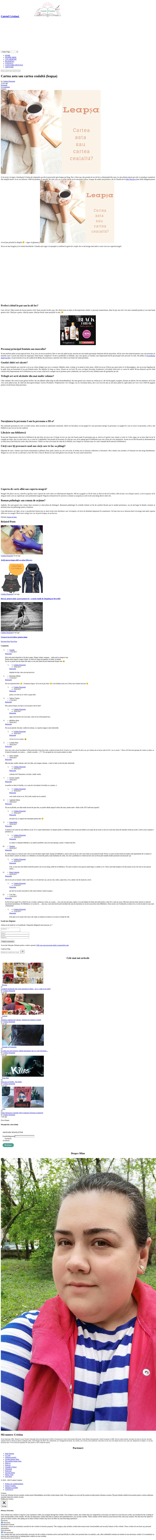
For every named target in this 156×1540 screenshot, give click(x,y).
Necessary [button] (4, 1520)
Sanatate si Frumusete (9, 1047)
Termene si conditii (11, 1488)
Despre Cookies (10, 1486)
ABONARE (9, 67)
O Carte (7, 1455)
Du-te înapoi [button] (5, 1120)
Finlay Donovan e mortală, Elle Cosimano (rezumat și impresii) (22, 1113)
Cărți (3, 1109)
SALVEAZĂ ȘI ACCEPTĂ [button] (10, 1538)
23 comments (5, 87)
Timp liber (5, 1078)
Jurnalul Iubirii (10, 1473)
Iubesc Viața (9, 1475)
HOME (7, 55)
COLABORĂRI (10, 59)
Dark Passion (9, 1453)
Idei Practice (131, 179)
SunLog (8, 1465)
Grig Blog (8, 1476)
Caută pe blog (5, 949)
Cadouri (4, 1016)
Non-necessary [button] (6, 1530)
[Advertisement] (78, 35)
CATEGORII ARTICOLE (14, 65)
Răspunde (8, 654)
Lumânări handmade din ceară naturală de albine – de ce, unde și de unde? (26, 989)
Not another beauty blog (13, 1461)
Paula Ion (8, 1471)
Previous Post (5, 641)
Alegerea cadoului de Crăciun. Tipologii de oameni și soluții (21, 1020)
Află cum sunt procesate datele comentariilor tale (52, 945)
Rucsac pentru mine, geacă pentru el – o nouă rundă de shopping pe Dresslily (31, 599)
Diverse (4, 985)
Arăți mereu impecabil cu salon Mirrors (16, 560)
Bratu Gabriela (14, 872)
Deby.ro (8, 1463)
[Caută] (22, 951)
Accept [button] (21, 1497)
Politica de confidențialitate (14, 1484)
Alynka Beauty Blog (12, 1459)
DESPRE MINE (10, 57)
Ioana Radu (13, 822)
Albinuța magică (10, 1457)
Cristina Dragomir (9, 81)
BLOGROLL (9, 61)
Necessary (6, 1522)
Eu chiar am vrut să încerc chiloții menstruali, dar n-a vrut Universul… (24, 1051)
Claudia (12, 650)
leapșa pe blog (12, 517)
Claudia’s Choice (11, 1467)
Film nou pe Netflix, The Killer (11, 1082)
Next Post (13, 641)
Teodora (12, 846)
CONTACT (9, 63)
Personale (4, 85)
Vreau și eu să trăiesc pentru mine (14, 637)
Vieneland (8, 1469)
